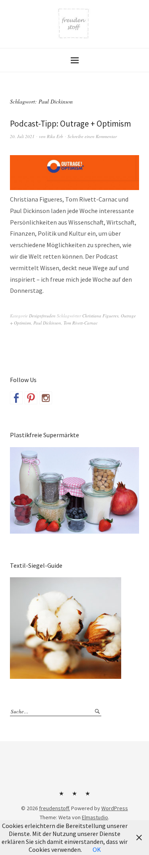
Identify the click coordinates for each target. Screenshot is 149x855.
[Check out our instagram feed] (45, 398)
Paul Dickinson (47, 323)
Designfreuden (42, 316)
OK (97, 849)
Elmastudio (95, 817)
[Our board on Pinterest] (31, 398)
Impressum (75, 796)
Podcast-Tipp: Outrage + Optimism (70, 123)
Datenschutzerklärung (88, 796)
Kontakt (62, 796)
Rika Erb (55, 136)
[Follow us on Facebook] (16, 398)
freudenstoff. (54, 808)
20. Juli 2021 (22, 136)
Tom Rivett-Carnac (81, 323)
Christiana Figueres (100, 316)
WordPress (114, 808)
